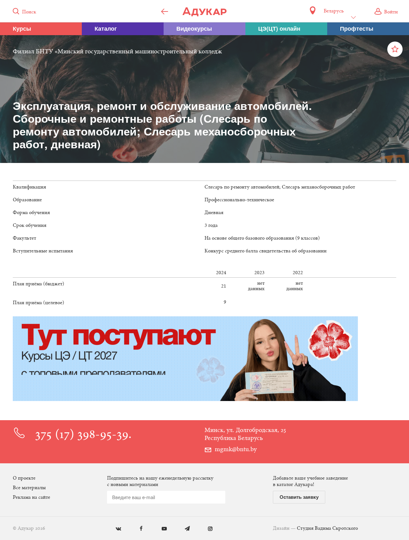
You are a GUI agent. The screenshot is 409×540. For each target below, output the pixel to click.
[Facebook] (136, 529)
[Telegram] (182, 529)
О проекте (24, 478)
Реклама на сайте (31, 497)
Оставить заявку (299, 496)
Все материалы (29, 487)
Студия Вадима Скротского (327, 528)
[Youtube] (159, 529)
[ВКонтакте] (113, 529)
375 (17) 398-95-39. (83, 435)
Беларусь (333, 11)
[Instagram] (205, 529)
